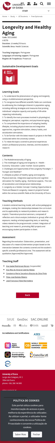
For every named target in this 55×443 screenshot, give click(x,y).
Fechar (36, 434)
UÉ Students (23, 16)
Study (25, 11)
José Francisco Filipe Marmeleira (19, 280)
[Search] (41, 3)
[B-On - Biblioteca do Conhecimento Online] (52, 325)
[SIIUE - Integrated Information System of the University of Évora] (10, 319)
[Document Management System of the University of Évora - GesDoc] (22, 319)
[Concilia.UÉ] (39, 354)
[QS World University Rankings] (35, 345)
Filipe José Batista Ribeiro (16, 277)
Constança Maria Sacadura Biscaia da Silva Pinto (26, 273)
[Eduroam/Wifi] (44, 325)
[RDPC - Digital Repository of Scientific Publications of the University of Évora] (15, 325)
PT (22, 4)
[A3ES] (39, 336)
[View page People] (28, 3)
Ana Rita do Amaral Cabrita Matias (20, 270)
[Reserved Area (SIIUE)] (35, 3)
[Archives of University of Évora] (34, 325)
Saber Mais (20, 434)
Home (4, 16)
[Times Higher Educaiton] (12, 345)
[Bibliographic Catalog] (23, 325)
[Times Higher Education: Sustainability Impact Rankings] (15, 354)
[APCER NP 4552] (8, 363)
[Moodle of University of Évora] (6, 325)
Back (27, 295)
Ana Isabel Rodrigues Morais (17, 266)
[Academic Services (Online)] (39, 319)
